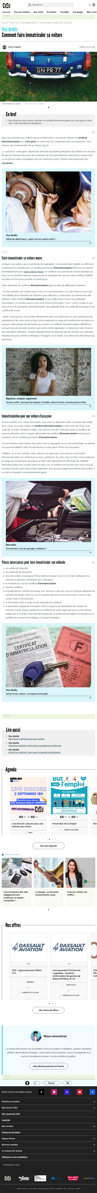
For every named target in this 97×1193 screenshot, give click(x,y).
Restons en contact (11, 1101)
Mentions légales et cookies (46, 1188)
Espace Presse (8, 1138)
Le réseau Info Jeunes (12, 1151)
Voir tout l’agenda (48, 846)
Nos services (7, 1126)
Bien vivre (92, 12)
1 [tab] (48, 107)
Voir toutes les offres (48, 1010)
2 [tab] (52, 839)
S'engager (78, 12)
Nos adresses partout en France (48, 1066)
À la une (6, 12)
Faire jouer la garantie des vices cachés (26, 739)
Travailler (64, 12)
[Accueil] (6, 5)
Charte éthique (33, 1188)
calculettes (7, 163)
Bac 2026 (38, 12)
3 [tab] (55, 839)
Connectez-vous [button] (11, 1164)
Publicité (19, 1188)
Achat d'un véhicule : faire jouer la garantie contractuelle (34, 752)
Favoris (51, 1083)
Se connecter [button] (90, 5)
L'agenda (6, 1120)
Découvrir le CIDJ (10, 1108)
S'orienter (52, 12)
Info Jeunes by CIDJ (11, 1114)
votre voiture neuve (33, 271)
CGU (65, 1188)
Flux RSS (25, 1188)
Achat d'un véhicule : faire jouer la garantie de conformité (34, 745)
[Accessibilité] (27, 1083)
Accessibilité (58, 1188)
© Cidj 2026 (71, 1188)
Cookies (78, 1188)
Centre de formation (11, 1132)
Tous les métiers (22, 12)
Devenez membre (10, 1145)
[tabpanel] (48, 78)
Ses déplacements (29, 23)
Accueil (5, 23)
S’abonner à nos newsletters (15, 1157)
